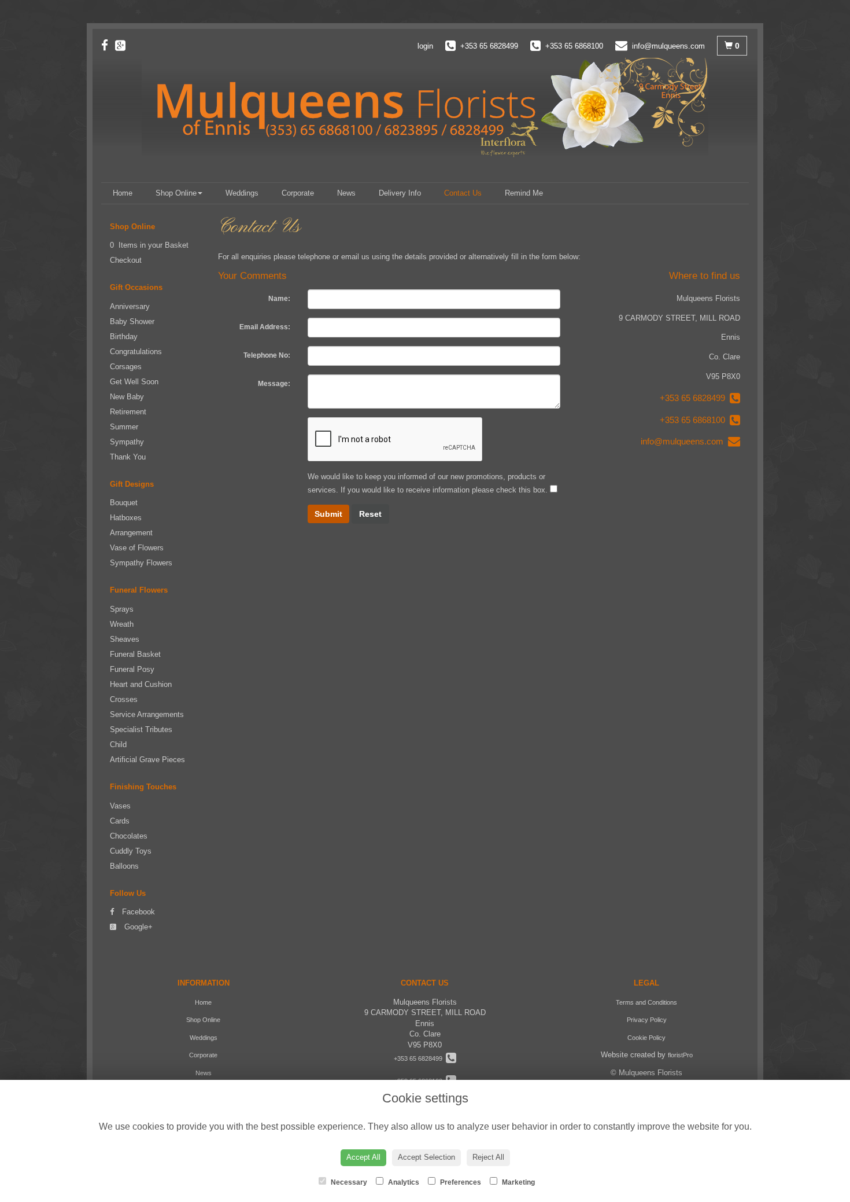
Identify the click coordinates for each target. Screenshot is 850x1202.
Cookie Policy (646, 1037)
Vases (120, 806)
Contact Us (463, 193)
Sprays (122, 609)
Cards (120, 821)
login (425, 46)
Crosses (124, 699)
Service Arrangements (147, 714)
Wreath (122, 624)
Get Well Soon (134, 381)
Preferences (459, 1182)
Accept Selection (426, 1157)
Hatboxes (126, 517)
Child (118, 744)
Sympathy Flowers (141, 562)
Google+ (137, 926)
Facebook (137, 911)
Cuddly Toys (130, 851)
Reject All (488, 1157)
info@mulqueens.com (684, 441)
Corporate (298, 193)
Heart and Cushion (141, 684)
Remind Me (524, 193)
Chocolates (128, 836)
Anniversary (130, 306)
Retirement (128, 411)
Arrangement (131, 532)
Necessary (348, 1182)
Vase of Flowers (137, 547)
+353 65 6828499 (695, 398)
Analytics (402, 1182)
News (346, 193)
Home (122, 193)
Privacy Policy (647, 1019)
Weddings (242, 193)
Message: (274, 384)
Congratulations (136, 351)
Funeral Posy (132, 669)
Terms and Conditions (646, 1002)
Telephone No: (266, 355)
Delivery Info (400, 193)
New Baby (127, 396)
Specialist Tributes (141, 729)
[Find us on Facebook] (108, 45)
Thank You (128, 457)
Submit (328, 514)
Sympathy (127, 442)
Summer (124, 426)
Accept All (363, 1157)
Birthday (124, 336)
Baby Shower (132, 321)
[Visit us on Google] (123, 45)
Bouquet (124, 502)
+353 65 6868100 (695, 420)
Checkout (126, 260)
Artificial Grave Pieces (147, 759)
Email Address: (264, 327)
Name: (279, 299)
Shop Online (176, 193)
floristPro (680, 1055)
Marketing (517, 1182)
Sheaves (124, 639)
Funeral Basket (135, 654)
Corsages (126, 366)
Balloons (124, 866)
